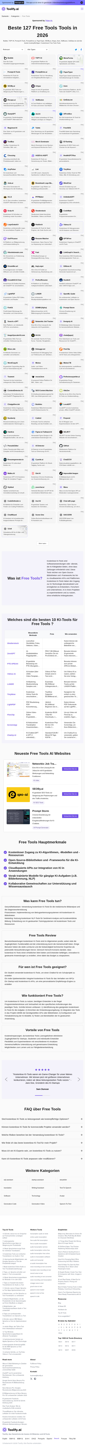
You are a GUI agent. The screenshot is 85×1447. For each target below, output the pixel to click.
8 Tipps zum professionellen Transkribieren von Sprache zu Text (14, 1315)
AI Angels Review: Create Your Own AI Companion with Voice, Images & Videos (70, 1274)
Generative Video (38, 1204)
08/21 (60, 1342)
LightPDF (11, 705)
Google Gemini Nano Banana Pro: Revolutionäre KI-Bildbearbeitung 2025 (13, 1382)
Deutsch (56, 1438)
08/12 (67, 1346)
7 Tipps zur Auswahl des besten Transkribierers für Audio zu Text (13, 1284)
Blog (59, 1303)
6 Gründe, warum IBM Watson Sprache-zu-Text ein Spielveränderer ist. (14, 1321)
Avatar (62, 1196)
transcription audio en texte (39, 1234)
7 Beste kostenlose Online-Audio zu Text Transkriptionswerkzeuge (14, 1268)
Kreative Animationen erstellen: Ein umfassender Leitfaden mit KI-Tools (14, 1418)
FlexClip (11, 715)
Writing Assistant (38, 1188)
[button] (6, 1079)
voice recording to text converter (40, 1267)
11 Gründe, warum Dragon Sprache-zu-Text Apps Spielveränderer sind (14, 1289)
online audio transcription (38, 1237)
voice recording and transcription (41, 1280)
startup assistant (38, 1180)
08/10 (60, 1350)
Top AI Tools (62, 1313)
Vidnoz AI (11, 674)
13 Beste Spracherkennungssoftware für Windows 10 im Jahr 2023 (14, 1278)
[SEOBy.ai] (18, 794)
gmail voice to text (36, 1286)
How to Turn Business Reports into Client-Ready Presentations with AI (69, 1293)
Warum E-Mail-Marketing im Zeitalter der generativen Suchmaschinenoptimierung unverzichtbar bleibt (14, 1366)
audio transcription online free (40, 1250)
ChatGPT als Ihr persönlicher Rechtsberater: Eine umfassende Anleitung (13, 1375)
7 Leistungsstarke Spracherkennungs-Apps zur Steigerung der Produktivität (11, 1243)
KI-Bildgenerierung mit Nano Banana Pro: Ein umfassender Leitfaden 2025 (14, 1394)
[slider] (42, 1069)
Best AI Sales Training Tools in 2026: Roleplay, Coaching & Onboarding (70, 1288)
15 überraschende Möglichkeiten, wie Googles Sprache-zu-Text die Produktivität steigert (14, 1261)
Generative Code (10, 1204)
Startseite (5, 16)
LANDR (10, 684)
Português (41, 1439)
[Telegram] (35, 1379)
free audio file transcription (39, 1240)
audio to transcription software (40, 1257)
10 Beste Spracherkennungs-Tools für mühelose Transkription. (13, 1249)
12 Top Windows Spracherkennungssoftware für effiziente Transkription (12, 1334)
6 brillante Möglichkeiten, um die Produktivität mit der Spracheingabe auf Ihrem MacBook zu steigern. (14, 1301)
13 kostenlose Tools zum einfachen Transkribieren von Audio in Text (14, 1255)
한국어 (27, 1439)
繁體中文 (20, 1439)
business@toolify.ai (36, 1375)
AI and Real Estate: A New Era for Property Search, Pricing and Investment (69, 1281)
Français (64, 1439)
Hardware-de (62, 1309)
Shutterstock (13, 643)
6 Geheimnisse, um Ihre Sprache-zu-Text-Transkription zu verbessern (14, 1294)
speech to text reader (37, 1290)
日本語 (34, 1439)
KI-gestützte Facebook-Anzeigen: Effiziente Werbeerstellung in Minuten (14, 1423)
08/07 (67, 1350)
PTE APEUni (12, 664)
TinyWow (11, 694)
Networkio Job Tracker (45, 763)
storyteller (63, 1180)
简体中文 (12, 1439)
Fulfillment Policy (35, 1363)
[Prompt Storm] (18, 816)
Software (7, 1196)
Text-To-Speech (65, 1188)
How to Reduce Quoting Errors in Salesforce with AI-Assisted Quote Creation (69, 1254)
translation (8, 1188)
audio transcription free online (40, 1253)
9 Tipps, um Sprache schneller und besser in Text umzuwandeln (13, 1273)
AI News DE (62, 1306)
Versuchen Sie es (70, 769)
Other (60, 1333)
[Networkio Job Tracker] (18, 769)
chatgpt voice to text (36, 1283)
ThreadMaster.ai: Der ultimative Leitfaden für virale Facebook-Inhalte (14, 1412)
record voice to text (36, 1273)
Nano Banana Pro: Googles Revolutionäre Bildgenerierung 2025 (14, 1389)
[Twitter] (31, 1379)
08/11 (73, 1346)
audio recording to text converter (41, 1276)
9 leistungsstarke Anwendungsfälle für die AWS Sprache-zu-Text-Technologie (13, 1347)
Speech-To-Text (65, 1204)
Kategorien (15, 16)
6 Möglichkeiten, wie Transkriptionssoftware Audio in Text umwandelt (14, 1308)
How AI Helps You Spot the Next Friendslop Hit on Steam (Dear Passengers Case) (68, 1267)
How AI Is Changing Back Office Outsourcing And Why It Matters (68, 1260)
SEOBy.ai (37, 788)
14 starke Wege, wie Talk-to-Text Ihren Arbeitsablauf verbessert (13, 1327)
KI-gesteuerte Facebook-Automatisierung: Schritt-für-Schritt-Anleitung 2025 (14, 1401)
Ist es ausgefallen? (64, 1316)
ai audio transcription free (38, 1263)
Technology (36, 1196)
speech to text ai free (37, 1293)
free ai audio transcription (38, 1243)
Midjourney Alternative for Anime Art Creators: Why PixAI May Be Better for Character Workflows (70, 1236)
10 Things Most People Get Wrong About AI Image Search (69, 1242)
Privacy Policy (34, 1367)
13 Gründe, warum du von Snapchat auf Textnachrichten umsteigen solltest (14, 1236)
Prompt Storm (40, 811)
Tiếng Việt (72, 1439)
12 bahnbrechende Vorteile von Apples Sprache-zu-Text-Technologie (14, 1340)
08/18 (67, 1342)
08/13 (60, 1346)
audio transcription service (38, 1247)
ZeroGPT (11, 653)
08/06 (73, 1350)
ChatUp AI (11, 735)
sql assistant (8, 1180)
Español (49, 1439)
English (4, 1439)
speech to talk (34, 1296)
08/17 (73, 1342)
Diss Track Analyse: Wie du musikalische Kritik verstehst (11, 1407)
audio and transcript (36, 1260)
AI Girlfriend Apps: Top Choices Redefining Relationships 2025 (68, 1247)
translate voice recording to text (40, 1270)
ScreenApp (12, 725)
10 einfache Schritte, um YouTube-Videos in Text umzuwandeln (13, 1353)
